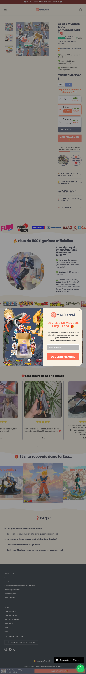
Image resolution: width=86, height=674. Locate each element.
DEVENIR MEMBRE (63, 356)
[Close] (79, 310)
